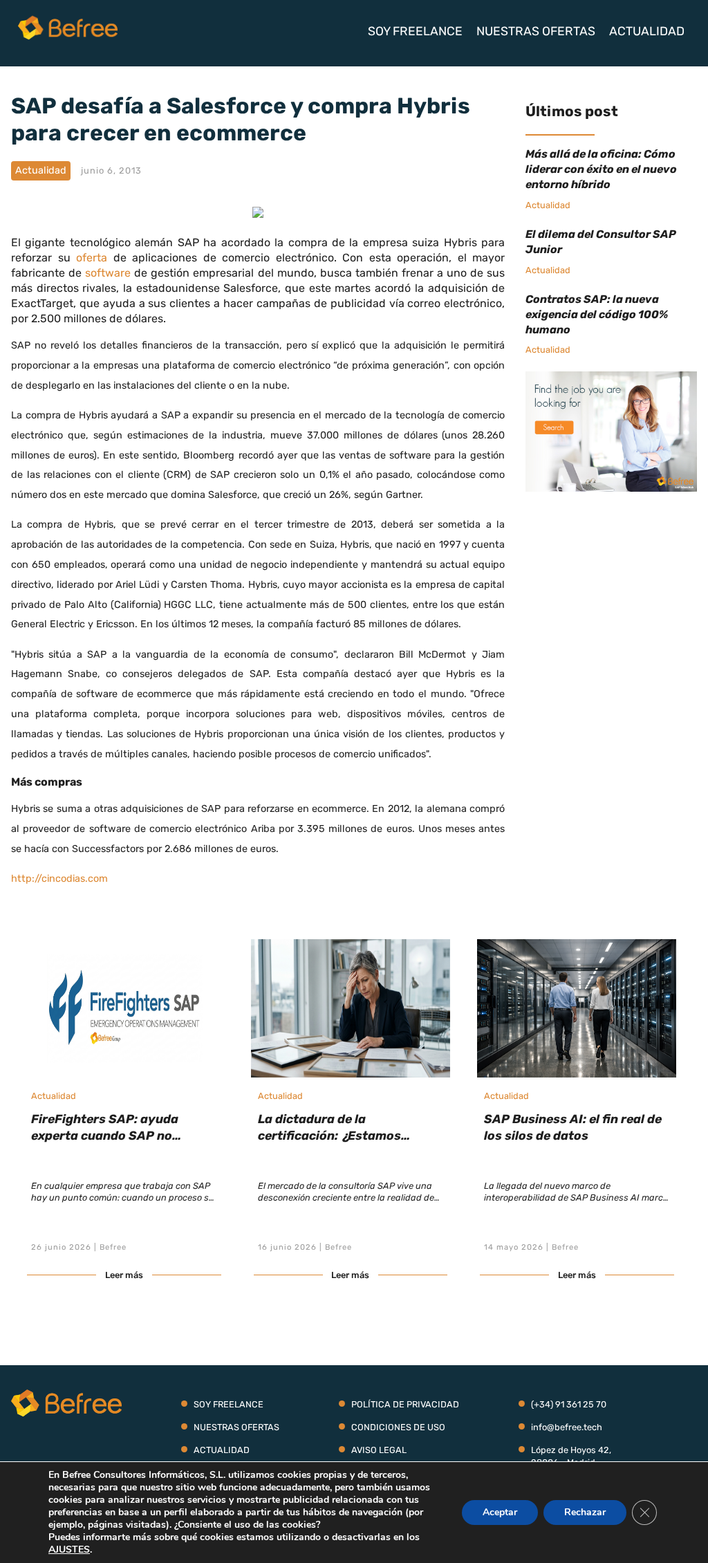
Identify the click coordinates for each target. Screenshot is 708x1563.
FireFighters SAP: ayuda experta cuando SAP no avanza (104, 1135)
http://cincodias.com (59, 879)
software (108, 272)
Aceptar (500, 1512)
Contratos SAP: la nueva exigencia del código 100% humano (596, 314)
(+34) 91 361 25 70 (568, 1404)
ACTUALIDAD (646, 31)
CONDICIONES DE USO (398, 1427)
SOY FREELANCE (415, 31)
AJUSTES (69, 1550)
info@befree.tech (566, 1427)
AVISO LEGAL (379, 1450)
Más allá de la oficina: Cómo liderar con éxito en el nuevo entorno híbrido (601, 169)
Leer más (124, 1275)
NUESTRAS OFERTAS (535, 31)
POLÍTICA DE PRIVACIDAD (405, 1404)
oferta (91, 257)
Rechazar (585, 1512)
